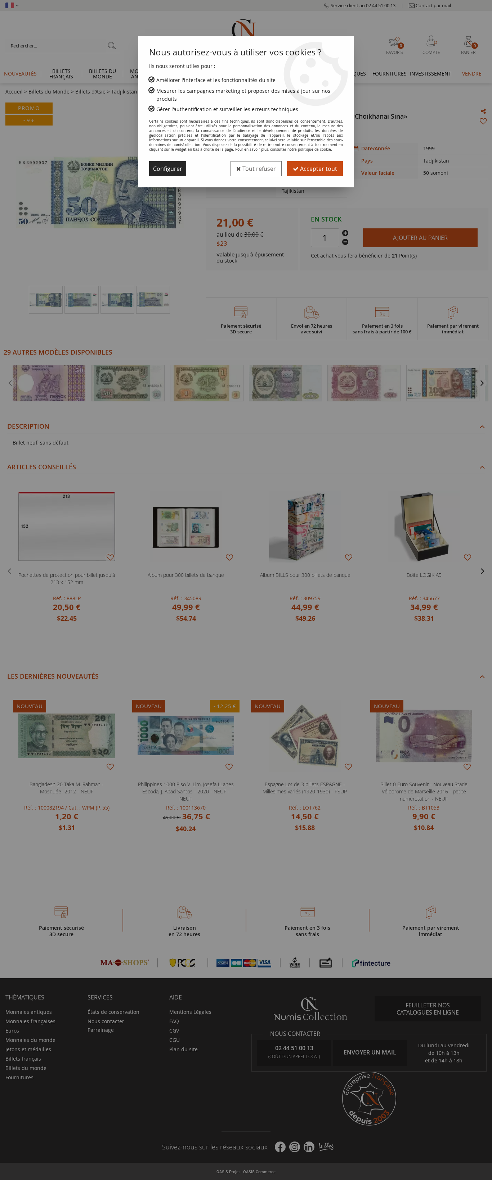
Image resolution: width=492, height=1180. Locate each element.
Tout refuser (258, 169)
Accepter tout (318, 169)
